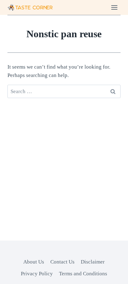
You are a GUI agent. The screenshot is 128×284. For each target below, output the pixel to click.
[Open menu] (114, 7)
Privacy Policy (37, 274)
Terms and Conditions (83, 274)
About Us (33, 262)
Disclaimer (93, 262)
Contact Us (62, 262)
